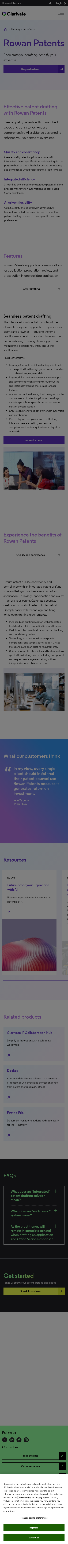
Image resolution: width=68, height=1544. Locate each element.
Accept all (34, 1537)
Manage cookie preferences (34, 1517)
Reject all (33, 1527)
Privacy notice (42, 1497)
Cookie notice (24, 1497)
